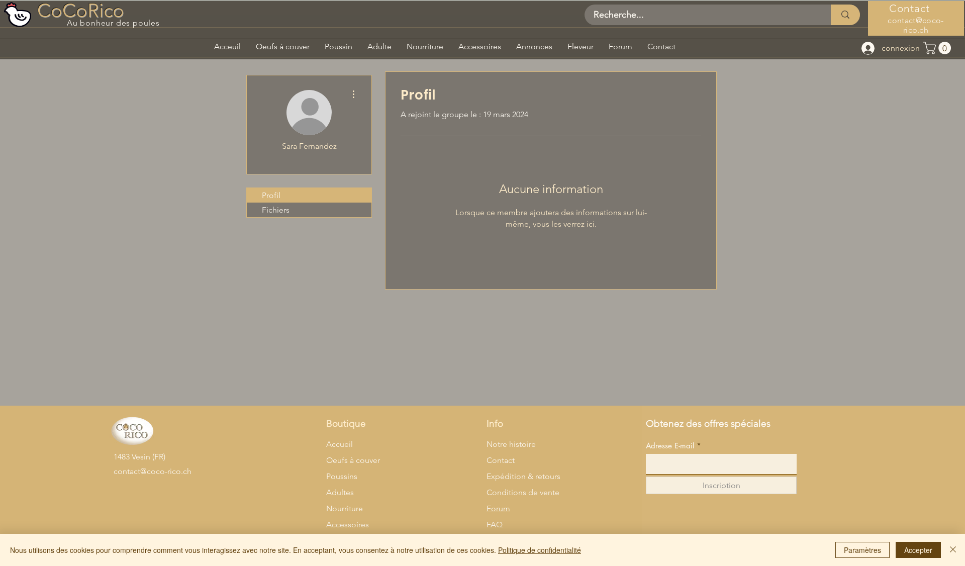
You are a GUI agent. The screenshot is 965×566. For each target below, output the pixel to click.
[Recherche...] (845, 15)
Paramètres (862, 550)
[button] (938, 48)
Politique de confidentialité (539, 550)
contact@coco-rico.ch (915, 25)
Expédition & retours (523, 476)
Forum (498, 508)
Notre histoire (511, 444)
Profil (271, 195)
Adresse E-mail (670, 445)
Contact (501, 460)
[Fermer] (953, 550)
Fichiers (276, 210)
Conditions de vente (523, 492)
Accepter (918, 550)
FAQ (495, 524)
